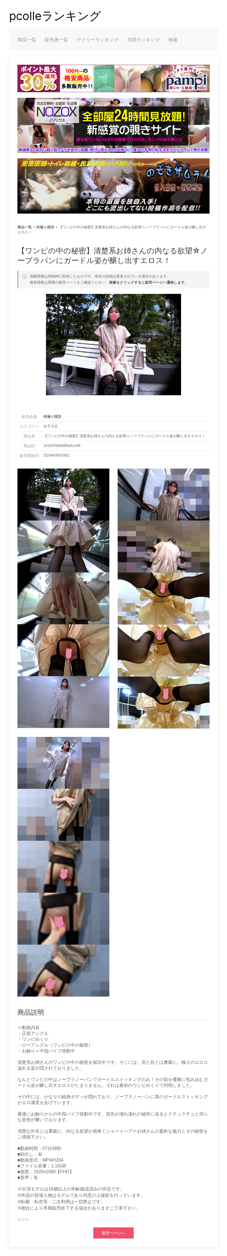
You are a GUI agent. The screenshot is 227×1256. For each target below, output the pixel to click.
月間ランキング (143, 39)
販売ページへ (113, 1233)
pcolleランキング (55, 16)
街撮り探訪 (45, 227)
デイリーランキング (97, 39)
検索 (173, 39)
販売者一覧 (56, 39)
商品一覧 (26, 39)
